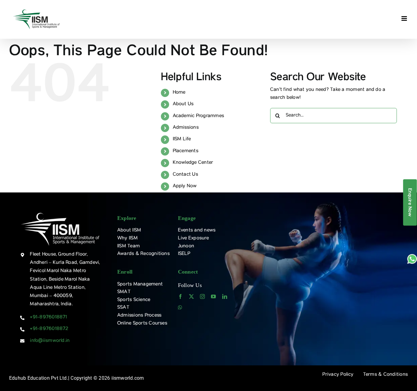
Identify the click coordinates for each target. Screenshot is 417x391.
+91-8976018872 (49, 329)
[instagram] (202, 296)
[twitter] (191, 296)
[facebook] (180, 296)
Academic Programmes (198, 116)
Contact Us (185, 175)
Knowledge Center (193, 163)
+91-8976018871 (48, 317)
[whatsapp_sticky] (412, 256)
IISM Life (182, 139)
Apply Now (185, 186)
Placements (185, 151)
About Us (183, 104)
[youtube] (213, 296)
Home (179, 93)
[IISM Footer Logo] (60, 213)
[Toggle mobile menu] (404, 18)
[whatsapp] (180, 307)
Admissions (186, 128)
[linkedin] (224, 296)
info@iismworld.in (50, 341)
